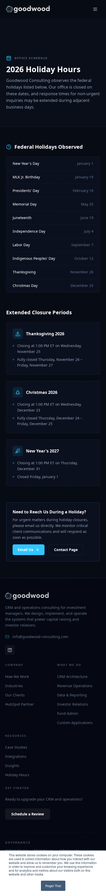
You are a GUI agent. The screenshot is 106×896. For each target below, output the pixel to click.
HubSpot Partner (19, 704)
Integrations (15, 756)
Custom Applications (75, 722)
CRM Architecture (72, 676)
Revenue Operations (74, 685)
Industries (14, 685)
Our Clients (15, 695)
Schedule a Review (27, 814)
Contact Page (66, 549)
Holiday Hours (17, 774)
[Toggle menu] (95, 9)
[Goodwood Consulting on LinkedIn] (9, 650)
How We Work (17, 676)
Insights (12, 765)
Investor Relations (72, 704)
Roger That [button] (53, 885)
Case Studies (16, 747)
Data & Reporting (72, 695)
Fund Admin (67, 713)
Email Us (25, 549)
